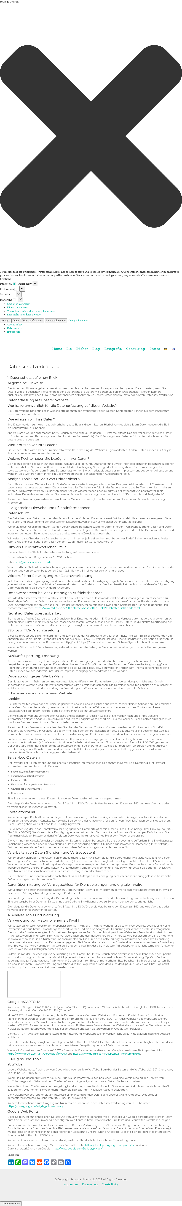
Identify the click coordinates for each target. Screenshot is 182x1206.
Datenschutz (14, 328)
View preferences (32, 320)
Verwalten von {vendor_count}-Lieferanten (31, 311)
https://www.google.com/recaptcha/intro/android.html (106, 1053)
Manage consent (10, 1203)
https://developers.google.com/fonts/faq (110, 1145)
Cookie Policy (15, 324)
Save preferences (56, 320)
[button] (91, 137)
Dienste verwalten (17, 307)
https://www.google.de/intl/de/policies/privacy (35, 1106)
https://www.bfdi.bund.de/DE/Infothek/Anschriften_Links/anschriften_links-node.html (87, 608)
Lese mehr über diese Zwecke (24, 314)
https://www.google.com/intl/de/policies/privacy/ (37, 1053)
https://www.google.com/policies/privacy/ (77, 1148)
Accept (5, 320)
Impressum (13, 331)
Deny (16, 320)
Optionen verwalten (18, 303)
